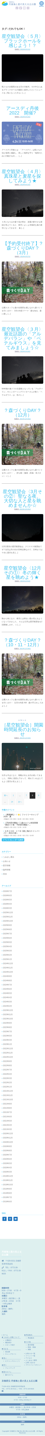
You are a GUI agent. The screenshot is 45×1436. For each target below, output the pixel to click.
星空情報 (6, 865)
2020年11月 (8, 1138)
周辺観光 (31, 1338)
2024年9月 (7, 976)
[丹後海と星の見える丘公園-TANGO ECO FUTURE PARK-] (19, 3)
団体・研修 (32, 1347)
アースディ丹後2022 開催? (22, 110)
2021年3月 (7, 1129)
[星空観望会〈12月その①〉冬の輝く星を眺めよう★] (22, 600)
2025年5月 (7, 942)
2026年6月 (7, 895)
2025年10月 (8, 921)
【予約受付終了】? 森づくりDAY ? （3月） (23, 248)
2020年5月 (7, 1163)
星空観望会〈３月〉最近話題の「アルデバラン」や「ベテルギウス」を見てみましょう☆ (22, 338)
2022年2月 (7, 1082)
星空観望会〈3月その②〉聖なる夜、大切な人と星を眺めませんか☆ (22, 498)
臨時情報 (6, 870)
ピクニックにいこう (12, 1361)
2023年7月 (7, 1031)
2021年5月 (7, 1121)
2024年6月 (7, 989)
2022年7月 (7, 1070)
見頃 (5, 874)
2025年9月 (7, 925)
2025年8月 (7, 929)
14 (12, 802)
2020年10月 (8, 1142)
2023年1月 (7, 1044)
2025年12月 (8, 912)
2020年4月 (7, 1168)
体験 (29, 1349)
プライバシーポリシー (34, 1365)
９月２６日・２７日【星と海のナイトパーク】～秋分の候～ (21, 832)
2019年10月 (8, 1185)
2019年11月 (8, 1180)
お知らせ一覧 (30, 1353)
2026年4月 (7, 904)
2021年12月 (8, 1091)
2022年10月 (8, 1057)
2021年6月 (7, 1117)
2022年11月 (8, 1053)
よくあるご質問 (31, 1360)
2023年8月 (7, 1027)
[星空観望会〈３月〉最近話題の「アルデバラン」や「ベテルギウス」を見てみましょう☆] (22, 370)
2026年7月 (7, 891)
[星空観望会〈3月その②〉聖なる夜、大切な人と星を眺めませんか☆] (22, 528)
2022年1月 (7, 1087)
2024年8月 (7, 980)
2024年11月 (8, 968)
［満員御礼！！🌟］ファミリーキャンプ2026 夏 (20, 816)
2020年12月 (8, 1133)
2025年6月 (7, 938)
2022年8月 (7, 1065)
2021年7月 (7, 1112)
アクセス (29, 1358)
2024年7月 (7, 985)
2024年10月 (8, 972)
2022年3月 (7, 1078)
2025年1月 (7, 959)
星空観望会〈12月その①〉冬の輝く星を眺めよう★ (22, 573)
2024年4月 (7, 997)
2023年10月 (8, 1019)
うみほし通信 (8, 857)
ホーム (5, 1335)
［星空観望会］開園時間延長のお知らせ (22, 729)
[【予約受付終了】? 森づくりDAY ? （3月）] (22, 282)
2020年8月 (7, 1151)
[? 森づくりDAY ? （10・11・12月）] (22, 674)
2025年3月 (7, 951)
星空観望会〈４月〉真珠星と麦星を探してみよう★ (22, 176)
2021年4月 (7, 1125)
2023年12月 (8, 1010)
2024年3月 (7, 1002)
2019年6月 (7, 1202)
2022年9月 (7, 1061)
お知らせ (22, 720)
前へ (6, 795)
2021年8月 (7, 1108)
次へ (20, 802)
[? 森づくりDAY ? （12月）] (22, 444)
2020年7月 (7, 1155)
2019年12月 (8, 1176)
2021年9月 (7, 1104)
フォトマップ (10, 1368)
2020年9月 (7, 1146)
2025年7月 (7, 934)
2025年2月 (7, 955)
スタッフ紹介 (10, 1345)
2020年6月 (7, 1159)
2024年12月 (8, 963)
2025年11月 (8, 917)
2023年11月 (8, 1014)
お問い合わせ (30, 1363)
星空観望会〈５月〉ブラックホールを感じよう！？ (22, 41)
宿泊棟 (7, 1352)
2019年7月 (7, 1197)
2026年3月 (7, 908)
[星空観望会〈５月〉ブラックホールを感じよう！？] (22, 68)
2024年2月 (7, 1006)
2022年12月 (8, 1049)
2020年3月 (7, 1172)
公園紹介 (8, 1340)
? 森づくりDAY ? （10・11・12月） (24, 642)
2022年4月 (7, 1074)
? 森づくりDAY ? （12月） (25, 412)
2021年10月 (8, 1100)
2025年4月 (7, 946)
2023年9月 (7, 1023)
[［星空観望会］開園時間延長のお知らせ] (22, 756)
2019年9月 (7, 1189)
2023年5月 (7, 1036)
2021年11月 (8, 1095)
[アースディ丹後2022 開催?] (22, 133)
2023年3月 (7, 1040)
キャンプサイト (10, 1354)
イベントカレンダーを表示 (13, 840)
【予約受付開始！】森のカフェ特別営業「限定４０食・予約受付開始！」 (20, 824)
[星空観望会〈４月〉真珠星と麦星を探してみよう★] (22, 203)
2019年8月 (7, 1193)
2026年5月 (7, 900)
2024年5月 (7, 993)
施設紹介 (8, 1342)
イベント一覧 (30, 1356)
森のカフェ (9, 1375)
